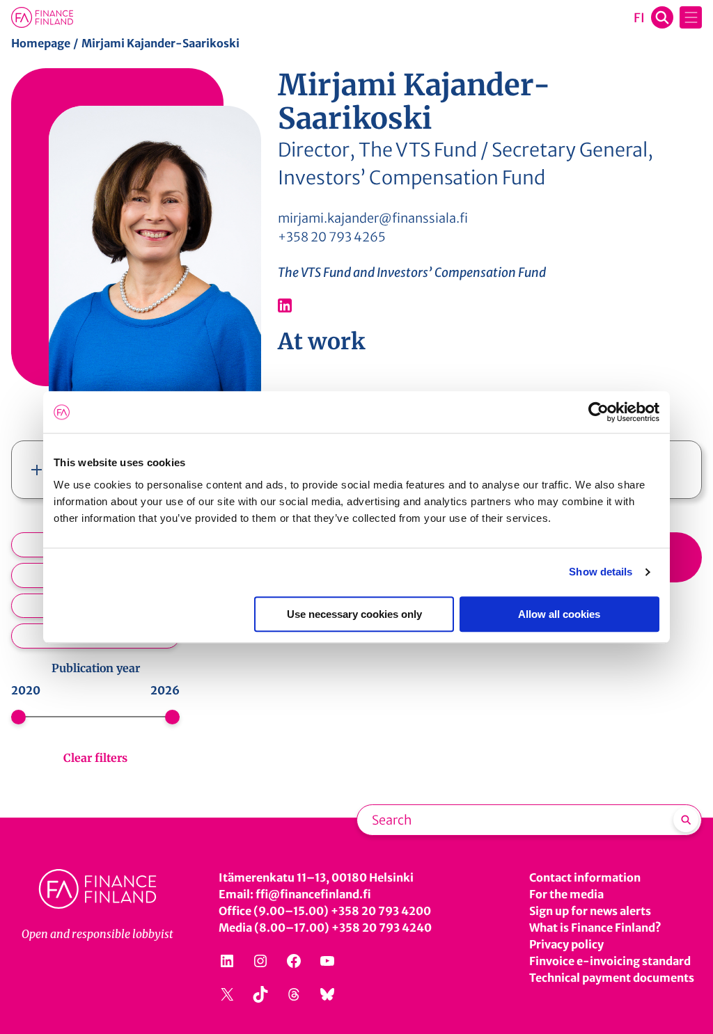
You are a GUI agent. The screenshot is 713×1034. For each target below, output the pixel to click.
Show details (600, 572)
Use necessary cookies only (354, 614)
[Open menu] (691, 17)
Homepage (40, 43)
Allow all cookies (559, 614)
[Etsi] (685, 819)
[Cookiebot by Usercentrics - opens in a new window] (598, 411)
